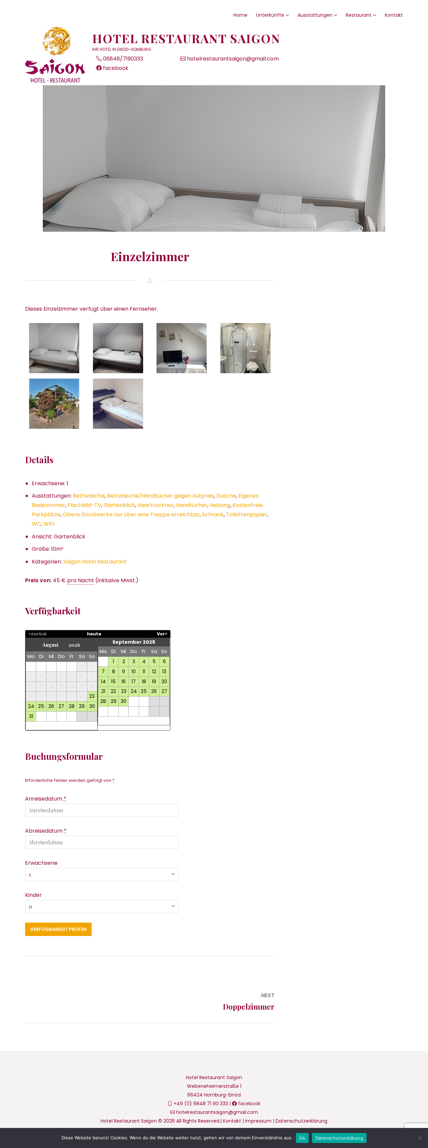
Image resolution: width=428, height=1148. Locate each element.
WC (36, 524)
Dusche (226, 496)
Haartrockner (155, 505)
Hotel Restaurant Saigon (186, 38)
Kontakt (232, 1121)
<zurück (37, 634)
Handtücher (191, 505)
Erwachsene (41, 863)
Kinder (33, 895)
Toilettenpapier (246, 514)
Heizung (220, 505)
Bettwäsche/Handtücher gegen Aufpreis (160, 496)
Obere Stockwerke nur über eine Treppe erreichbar (131, 514)
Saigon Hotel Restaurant (95, 561)
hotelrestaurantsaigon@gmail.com (232, 59)
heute (94, 634)
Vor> (162, 634)
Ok (302, 1138)
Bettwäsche (89, 496)
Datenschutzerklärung (301, 1121)
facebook (115, 68)
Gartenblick (119, 505)
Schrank (213, 514)
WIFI (49, 524)
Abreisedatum (46, 831)
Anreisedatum (45, 799)
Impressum (258, 1121)
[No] (419, 1138)
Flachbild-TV (84, 505)
